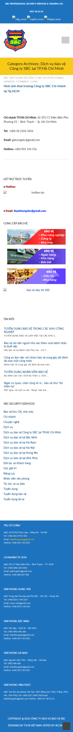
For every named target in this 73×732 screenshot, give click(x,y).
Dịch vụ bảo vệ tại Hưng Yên (21, 453)
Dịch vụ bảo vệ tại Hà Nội (19, 448)
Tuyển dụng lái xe (14, 499)
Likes (34, 81)
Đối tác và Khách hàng (17, 463)
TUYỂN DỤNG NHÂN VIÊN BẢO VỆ (26, 372)
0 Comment (22, 81)
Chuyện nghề (11, 422)
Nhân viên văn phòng (16, 478)
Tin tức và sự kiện (14, 484)
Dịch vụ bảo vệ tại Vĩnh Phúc (21, 458)
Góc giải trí (10, 468)
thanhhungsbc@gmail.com (22, 539)
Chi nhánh (10, 417)
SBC (6, 78)
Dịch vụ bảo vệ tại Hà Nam (20, 442)
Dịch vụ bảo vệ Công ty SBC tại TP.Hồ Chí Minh (36, 78)
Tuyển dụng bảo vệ (15, 494)
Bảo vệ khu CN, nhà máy (18, 412)
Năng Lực (9, 473)
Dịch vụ (8, 427)
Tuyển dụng (11, 489)
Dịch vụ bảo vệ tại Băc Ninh (20, 437)
